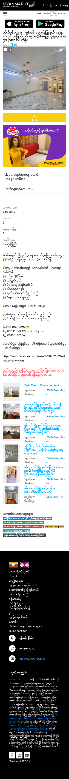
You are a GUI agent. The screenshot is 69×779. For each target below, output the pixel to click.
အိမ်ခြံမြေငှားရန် (18, 603)
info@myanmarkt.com (32, 658)
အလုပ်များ (19, 728)
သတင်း (13, 621)
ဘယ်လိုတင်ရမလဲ (19, 571)
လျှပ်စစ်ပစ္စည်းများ (34, 725)
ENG (45, 5)
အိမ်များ (27, 718)
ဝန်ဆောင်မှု (15, 598)
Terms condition (18, 630)
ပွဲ (10, 612)
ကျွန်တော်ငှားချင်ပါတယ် (23, 585)
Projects (13, 576)
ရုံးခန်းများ (51, 718)
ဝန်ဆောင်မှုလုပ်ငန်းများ (37, 728)
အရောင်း (13, 725)
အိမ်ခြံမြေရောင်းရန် (19, 607)
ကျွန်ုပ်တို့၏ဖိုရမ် (18, 617)
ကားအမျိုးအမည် (18, 594)
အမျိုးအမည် (16, 580)
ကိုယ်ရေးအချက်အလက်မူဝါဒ (25, 626)
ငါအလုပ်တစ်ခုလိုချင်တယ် (24, 589)
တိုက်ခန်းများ (38, 718)
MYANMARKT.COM (19, 679)
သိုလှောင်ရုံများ (16, 721)
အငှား (21, 725)
